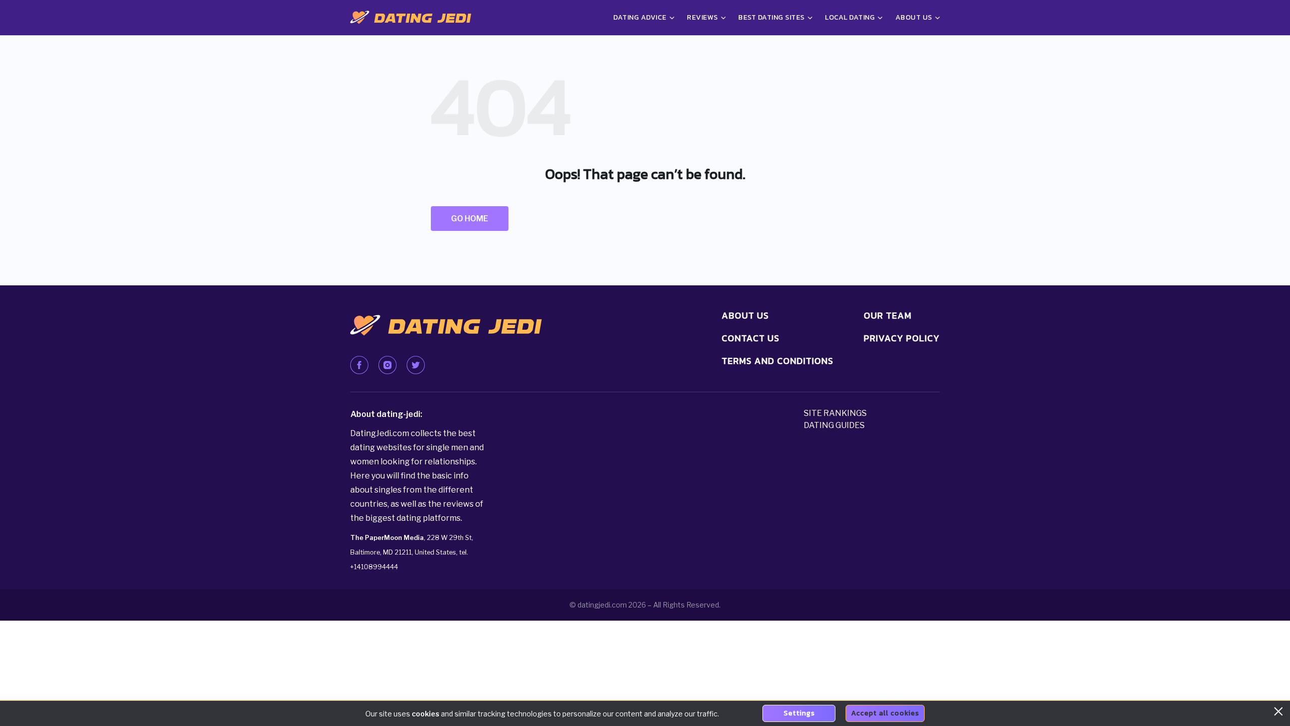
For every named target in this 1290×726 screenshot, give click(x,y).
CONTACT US (751, 338)
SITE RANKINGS (835, 413)
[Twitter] (416, 365)
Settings (799, 713)
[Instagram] (387, 365)
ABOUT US (745, 315)
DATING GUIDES (834, 425)
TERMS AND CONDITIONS (777, 361)
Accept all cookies (885, 713)
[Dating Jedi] (410, 17)
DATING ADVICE (640, 17)
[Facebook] (359, 365)
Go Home (469, 218)
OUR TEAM (888, 315)
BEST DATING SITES (771, 17)
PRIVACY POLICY (902, 338)
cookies (425, 713)
